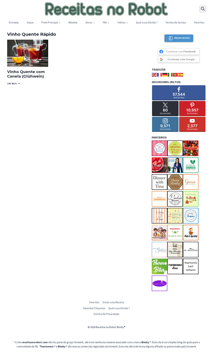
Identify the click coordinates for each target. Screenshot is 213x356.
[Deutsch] (165, 74)
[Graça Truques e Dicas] (190, 182)
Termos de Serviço (175, 22)
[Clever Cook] (159, 165)
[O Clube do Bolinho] (175, 215)
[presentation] (27, 53)
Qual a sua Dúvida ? (146, 22)
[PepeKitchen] (175, 232)
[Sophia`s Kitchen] (159, 249)
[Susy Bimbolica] (175, 249)
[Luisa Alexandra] (175, 199)
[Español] (181, 74)
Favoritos (199, 22)
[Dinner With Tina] (159, 182)
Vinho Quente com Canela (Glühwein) (26, 74)
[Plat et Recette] (190, 232)
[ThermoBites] (159, 266)
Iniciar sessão (182, 38)
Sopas (30, 22)
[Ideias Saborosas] (159, 199)
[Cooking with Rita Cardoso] (175, 165)
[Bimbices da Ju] (190, 148)
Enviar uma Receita (113, 302)
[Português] (175, 74)
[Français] (159, 74)
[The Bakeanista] (190, 249)
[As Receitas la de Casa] (175, 148)
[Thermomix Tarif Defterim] (190, 266)
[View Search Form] (203, 9)
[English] (154, 74)
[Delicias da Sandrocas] (190, 165)
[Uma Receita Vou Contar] (159, 283)
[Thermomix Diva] (175, 266)
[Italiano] (170, 74)
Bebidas (72, 22)
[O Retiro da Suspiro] (190, 215)
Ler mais (13, 83)
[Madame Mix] (190, 199)
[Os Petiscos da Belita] (159, 232)
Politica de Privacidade (106, 314)
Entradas (14, 22)
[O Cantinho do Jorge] (159, 215)
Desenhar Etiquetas (94, 308)
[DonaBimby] (175, 182)
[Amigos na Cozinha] (159, 148)
